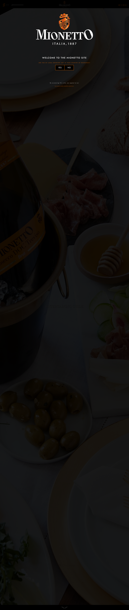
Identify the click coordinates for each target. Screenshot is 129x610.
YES (60, 67)
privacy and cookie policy (64, 86)
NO (69, 67)
